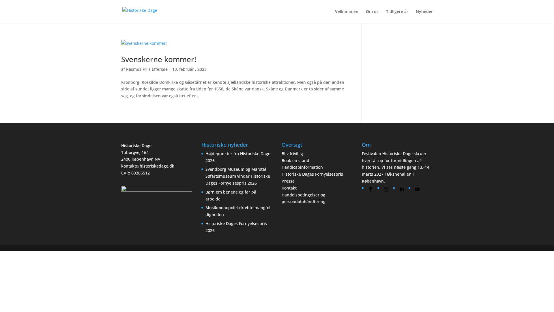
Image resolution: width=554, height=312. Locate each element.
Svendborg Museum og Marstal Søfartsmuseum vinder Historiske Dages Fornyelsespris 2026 (237, 176)
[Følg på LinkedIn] (401, 189)
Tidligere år (397, 12)
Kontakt (289, 188)
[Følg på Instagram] (386, 189)
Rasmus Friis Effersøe (147, 69)
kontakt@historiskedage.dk (147, 166)
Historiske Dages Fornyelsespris (312, 174)
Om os (372, 12)
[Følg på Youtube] (417, 189)
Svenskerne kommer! (158, 59)
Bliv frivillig (292, 153)
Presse (288, 181)
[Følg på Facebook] (370, 189)
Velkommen (346, 12)
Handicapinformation (302, 167)
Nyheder (424, 12)
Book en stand (295, 160)
